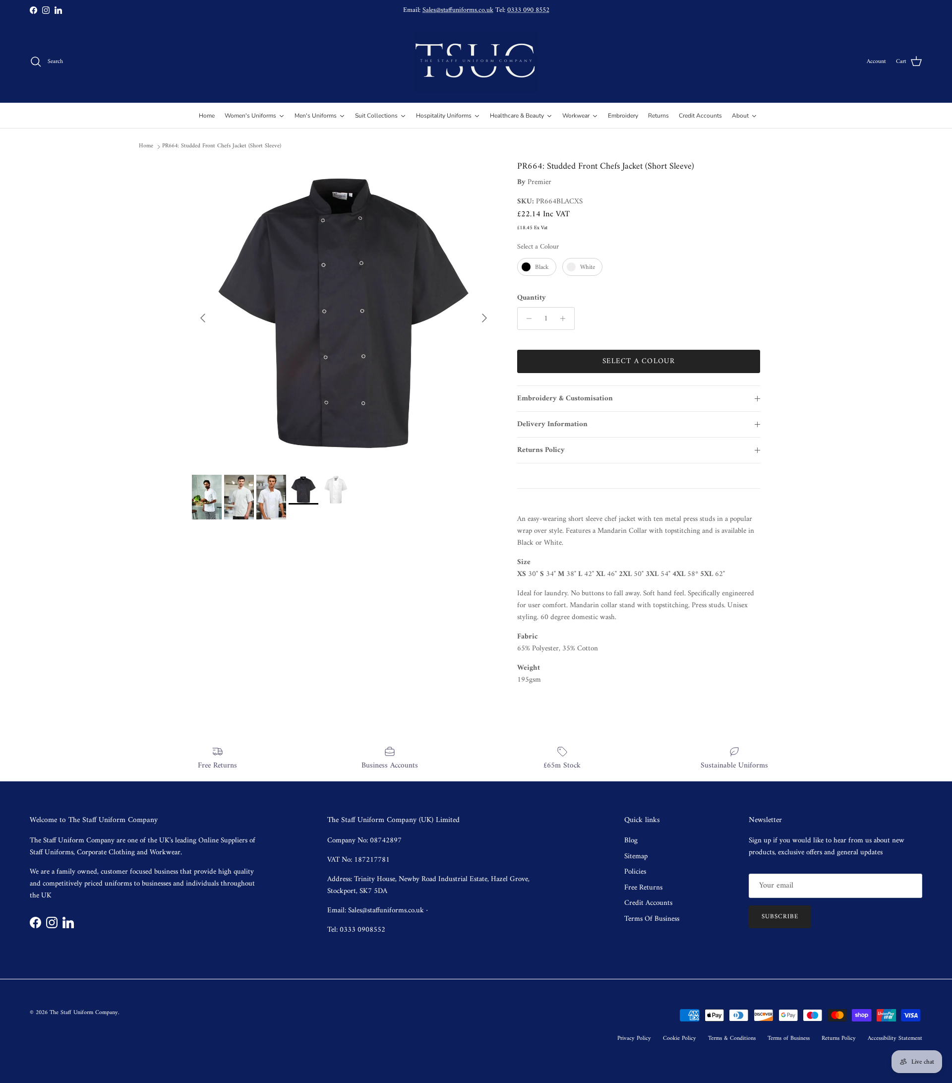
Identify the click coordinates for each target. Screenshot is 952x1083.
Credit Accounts (648, 903)
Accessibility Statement (895, 1038)
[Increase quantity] (565, 318)
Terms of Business (789, 1038)
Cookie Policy (679, 1038)
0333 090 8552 (528, 10)
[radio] (536, 267)
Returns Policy (541, 450)
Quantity (531, 298)
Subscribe (780, 916)
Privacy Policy (634, 1038)
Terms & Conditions (732, 1038)
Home (146, 146)
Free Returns (643, 887)
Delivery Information (552, 424)
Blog (631, 840)
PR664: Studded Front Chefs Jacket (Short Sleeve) (221, 146)
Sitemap (636, 856)
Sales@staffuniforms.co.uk (457, 10)
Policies (635, 872)
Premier (539, 182)
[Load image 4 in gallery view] (343, 313)
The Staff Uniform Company (84, 1013)
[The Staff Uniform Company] (476, 62)
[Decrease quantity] (526, 318)
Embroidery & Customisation (565, 398)
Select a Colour (538, 247)
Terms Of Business (651, 919)
